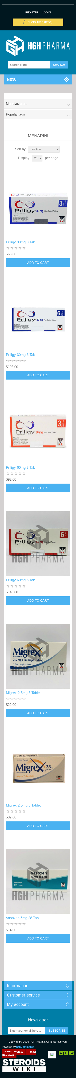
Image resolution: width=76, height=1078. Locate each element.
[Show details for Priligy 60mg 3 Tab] (38, 431)
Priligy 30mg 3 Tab (20, 242)
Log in (46, 12)
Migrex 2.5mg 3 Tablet (23, 693)
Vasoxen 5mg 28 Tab (22, 918)
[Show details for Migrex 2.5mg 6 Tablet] (38, 769)
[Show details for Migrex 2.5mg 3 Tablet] (38, 656)
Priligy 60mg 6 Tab (20, 580)
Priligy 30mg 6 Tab (20, 355)
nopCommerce (25, 1046)
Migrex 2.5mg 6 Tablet (23, 805)
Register (31, 12)
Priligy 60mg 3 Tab (20, 467)
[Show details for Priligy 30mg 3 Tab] (38, 205)
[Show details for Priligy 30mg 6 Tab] (38, 318)
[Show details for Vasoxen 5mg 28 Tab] (38, 881)
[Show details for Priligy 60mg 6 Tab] (38, 543)
